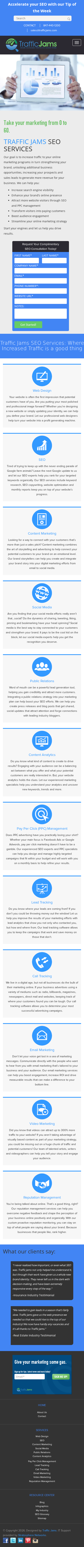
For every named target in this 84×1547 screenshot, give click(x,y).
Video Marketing (42, 1477)
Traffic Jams (49, 1530)
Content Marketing (42, 1444)
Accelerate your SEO (27, 4)
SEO (42, 1440)
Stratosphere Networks (32, 1535)
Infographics (42, 1506)
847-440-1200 (51, 25)
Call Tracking (42, 1469)
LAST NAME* (54, 258)
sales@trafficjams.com (44, 30)
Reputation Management (42, 1481)
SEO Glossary (42, 1514)
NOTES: (19, 306)
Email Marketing (42, 1473)
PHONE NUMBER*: (40, 287)
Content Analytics (42, 1456)
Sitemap (42, 1518)
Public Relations (42, 1452)
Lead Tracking (42, 1465)
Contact (42, 1416)
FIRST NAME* (26, 258)
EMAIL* (40, 277)
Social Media (42, 1448)
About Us (42, 1412)
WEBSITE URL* (40, 298)
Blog (42, 1502)
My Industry (42, 1510)
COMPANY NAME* (40, 267)
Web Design (42, 1436)
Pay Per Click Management (42, 1461)
